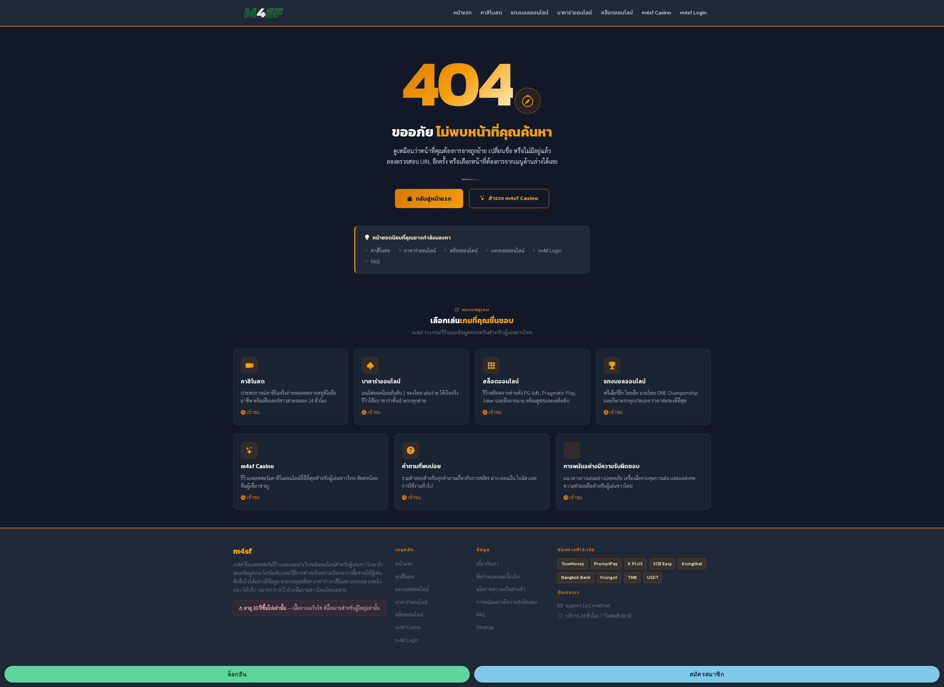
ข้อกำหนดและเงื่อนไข (498, 576)
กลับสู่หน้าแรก (433, 198)
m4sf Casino (656, 12)
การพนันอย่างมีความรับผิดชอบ (506, 602)
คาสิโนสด (491, 12)
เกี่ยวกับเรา (487, 563)
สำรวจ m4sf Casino (513, 198)
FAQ (375, 261)
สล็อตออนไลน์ (617, 12)
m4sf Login (693, 12)
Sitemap (485, 627)
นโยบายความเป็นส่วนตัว (500, 589)
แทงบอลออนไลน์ (529, 12)
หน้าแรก (463, 12)
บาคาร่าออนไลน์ (574, 12)
